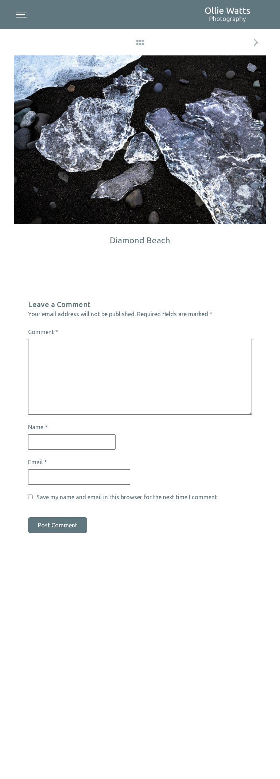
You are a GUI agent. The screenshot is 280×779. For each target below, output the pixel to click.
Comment (43, 332)
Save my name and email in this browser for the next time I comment (126, 497)
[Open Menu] (21, 14)
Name (38, 427)
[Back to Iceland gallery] (140, 42)
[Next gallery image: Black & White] (255, 42)
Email (37, 462)
